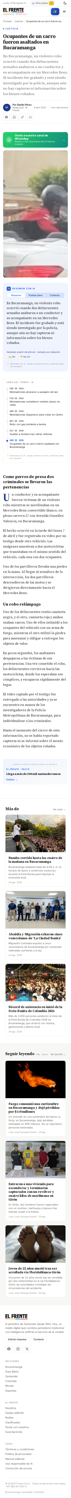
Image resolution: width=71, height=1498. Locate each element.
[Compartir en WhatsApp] (14, 117)
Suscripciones (13, 1431)
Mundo (9, 1385)
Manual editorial (14, 1458)
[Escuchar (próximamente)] (30, 117)
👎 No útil (25, 356)
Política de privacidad (18, 1453)
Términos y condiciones (19, 1449)
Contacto (39, 1339)
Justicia (19, 21)
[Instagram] (18, 1349)
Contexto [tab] (55, 295)
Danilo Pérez (24, 104)
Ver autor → (59, 809)
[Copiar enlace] (22, 117)
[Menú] (64, 11)
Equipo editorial (14, 1412)
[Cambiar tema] (65, 3)
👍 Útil (12, 356)
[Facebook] (8, 1349)
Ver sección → (58, 1054)
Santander (11, 1376)
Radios (9, 1417)
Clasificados (12, 1422)
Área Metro (12, 1371)
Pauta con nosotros (17, 1427)
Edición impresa (17, 1339)
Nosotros (10, 1408)
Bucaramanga (13, 1366)
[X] (27, 1349)
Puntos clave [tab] (35, 295)
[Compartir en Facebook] (6, 117)
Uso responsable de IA (19, 1463)
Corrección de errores (18, 1468)
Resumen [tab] (16, 295)
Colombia (11, 1381)
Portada (7, 21)
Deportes (10, 1390)
